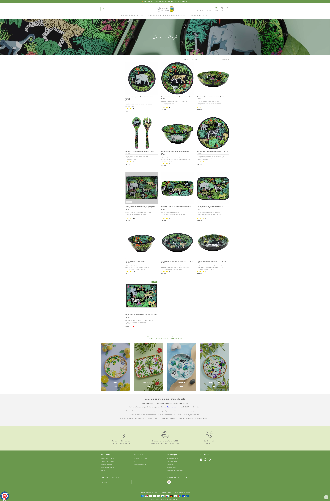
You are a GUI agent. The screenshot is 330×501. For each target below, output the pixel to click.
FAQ (135, 461)
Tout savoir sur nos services (182, 492)
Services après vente (140, 464)
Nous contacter (171, 467)
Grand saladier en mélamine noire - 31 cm (210, 97)
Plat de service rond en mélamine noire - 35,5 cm (213, 151)
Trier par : (187, 59)
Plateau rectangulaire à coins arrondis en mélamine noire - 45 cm (210, 207)
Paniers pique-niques (107, 458)
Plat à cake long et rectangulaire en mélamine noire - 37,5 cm (176, 207)
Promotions (124, 15)
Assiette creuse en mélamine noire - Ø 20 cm (211, 261)
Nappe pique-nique (169, 15)
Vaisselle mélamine (194, 15)
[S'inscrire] (129, 482)
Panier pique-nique (137, 15)
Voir (115, 386)
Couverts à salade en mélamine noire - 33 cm (139, 151)
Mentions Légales (166, 492)
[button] (125, 16)
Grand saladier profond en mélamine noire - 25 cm (176, 152)
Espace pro (106, 9)
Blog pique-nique (172, 461)
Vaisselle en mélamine (108, 467)
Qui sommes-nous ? (173, 458)
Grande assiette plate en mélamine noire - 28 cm (176, 97)
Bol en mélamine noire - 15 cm (135, 261)
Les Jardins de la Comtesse (161, 499)
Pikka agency (176, 499)
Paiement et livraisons (140, 458)
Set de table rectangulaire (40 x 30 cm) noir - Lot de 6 (141, 315)
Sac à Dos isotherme (107, 464)
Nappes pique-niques (107, 461)
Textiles (205, 15)
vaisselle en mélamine (170, 407)
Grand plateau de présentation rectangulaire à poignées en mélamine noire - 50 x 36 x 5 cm (140, 207)
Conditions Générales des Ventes (148, 492)
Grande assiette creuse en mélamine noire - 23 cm (177, 261)
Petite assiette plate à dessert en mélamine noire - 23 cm (141, 97)
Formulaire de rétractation (175, 470)
